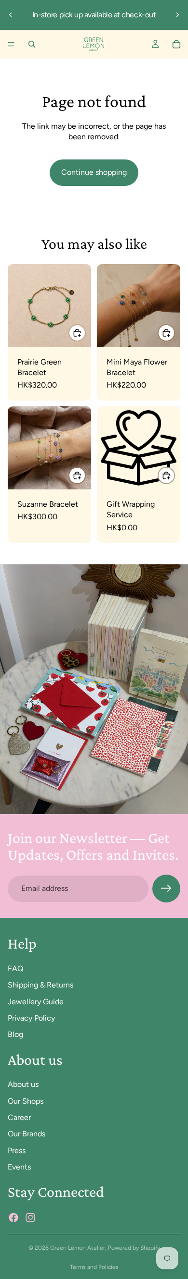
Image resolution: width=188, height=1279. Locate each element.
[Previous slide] (10, 14)
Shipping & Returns (40, 985)
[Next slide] (177, 14)
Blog (15, 1034)
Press (17, 1150)
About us (23, 1084)
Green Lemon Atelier (77, 1247)
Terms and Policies (94, 1267)
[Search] (31, 44)
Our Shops (25, 1101)
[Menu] (11, 44)
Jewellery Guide (36, 1001)
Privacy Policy (31, 1018)
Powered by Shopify (134, 1247)
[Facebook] (13, 1217)
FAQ (15, 968)
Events (19, 1167)
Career (19, 1117)
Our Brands (26, 1134)
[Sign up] (166, 888)
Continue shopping (94, 172)
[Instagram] (30, 1217)
